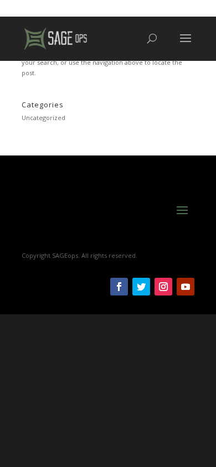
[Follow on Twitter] (141, 286)
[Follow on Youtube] (185, 286)
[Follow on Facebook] (119, 286)
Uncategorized (43, 117)
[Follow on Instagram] (163, 286)
